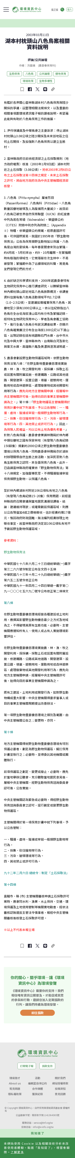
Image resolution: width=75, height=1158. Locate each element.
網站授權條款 (60, 1083)
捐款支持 (47, 1066)
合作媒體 (37, 1089)
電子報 (54, 9)
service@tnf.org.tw (43, 1122)
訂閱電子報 (26, 1066)
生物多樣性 (45, 81)
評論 (31, 59)
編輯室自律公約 (37, 1083)
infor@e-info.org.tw (43, 1126)
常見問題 (14, 1089)
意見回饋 (60, 1094)
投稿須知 (60, 1089)
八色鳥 (29, 73)
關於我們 (60, 1078)
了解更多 (17, 1152)
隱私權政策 (15, 1094)
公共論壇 (41, 59)
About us (15, 1083)
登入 (69, 9)
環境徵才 (14, 1078)
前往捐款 (37, 1012)
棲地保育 (60, 73)
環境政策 (28, 81)
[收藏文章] (22, 89)
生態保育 (14, 73)
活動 (37, 1078)
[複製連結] (53, 89)
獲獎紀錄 (37, 1094)
